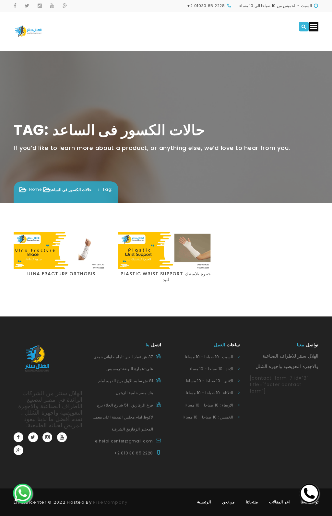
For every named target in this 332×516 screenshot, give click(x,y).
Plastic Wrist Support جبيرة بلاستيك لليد (166, 276)
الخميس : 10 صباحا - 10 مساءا (208, 417)
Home (35, 189)
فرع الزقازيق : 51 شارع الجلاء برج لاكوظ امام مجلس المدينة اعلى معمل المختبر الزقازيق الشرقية (123, 417)
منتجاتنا (252, 502)
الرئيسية (204, 502)
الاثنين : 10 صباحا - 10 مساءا (209, 381)
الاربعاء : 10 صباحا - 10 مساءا (208, 405)
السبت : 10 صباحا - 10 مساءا (209, 357)
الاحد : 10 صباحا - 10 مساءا (210, 369)
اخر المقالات (279, 502)
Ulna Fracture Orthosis (61, 273)
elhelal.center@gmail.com (124, 441)
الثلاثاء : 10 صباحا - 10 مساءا (209, 393)
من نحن (228, 502)
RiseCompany (110, 502)
